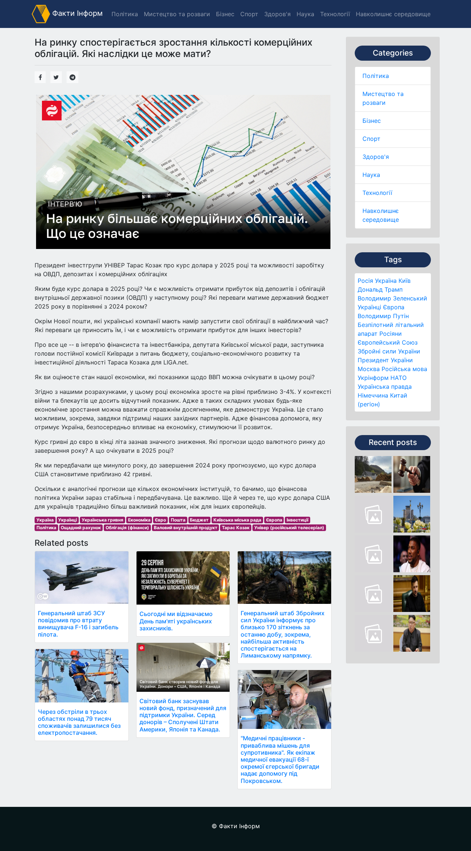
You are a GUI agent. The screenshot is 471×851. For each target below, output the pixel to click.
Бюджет (199, 520)
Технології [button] (335, 14)
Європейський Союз (388, 342)
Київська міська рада (237, 520)
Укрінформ (373, 377)
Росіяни (390, 333)
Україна (386, 280)
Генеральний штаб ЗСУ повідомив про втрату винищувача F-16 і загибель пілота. (78, 623)
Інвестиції (297, 520)
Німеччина (373, 395)
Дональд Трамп (380, 289)
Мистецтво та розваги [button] (177, 14)
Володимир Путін (383, 316)
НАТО (398, 377)
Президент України (385, 360)
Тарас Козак (235, 527)
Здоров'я (375, 156)
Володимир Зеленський (392, 298)
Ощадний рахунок (81, 527)
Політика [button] (124, 14)
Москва (369, 369)
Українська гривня (102, 520)
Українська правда (385, 386)
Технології (377, 192)
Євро (160, 520)
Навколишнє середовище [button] (393, 14)
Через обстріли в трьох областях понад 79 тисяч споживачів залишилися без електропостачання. (79, 722)
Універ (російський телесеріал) (289, 527)
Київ (405, 280)
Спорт (371, 138)
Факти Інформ (76, 13)
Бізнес (371, 120)
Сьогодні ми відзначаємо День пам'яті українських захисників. (176, 620)
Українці (369, 307)
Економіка (139, 520)
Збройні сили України (389, 351)
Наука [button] (305, 14)
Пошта (178, 520)
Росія (365, 280)
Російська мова (404, 369)
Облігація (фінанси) (127, 527)
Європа (393, 307)
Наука (371, 174)
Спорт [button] (249, 14)
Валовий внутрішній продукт (185, 527)
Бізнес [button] (225, 14)
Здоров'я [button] (277, 14)
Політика (375, 75)
